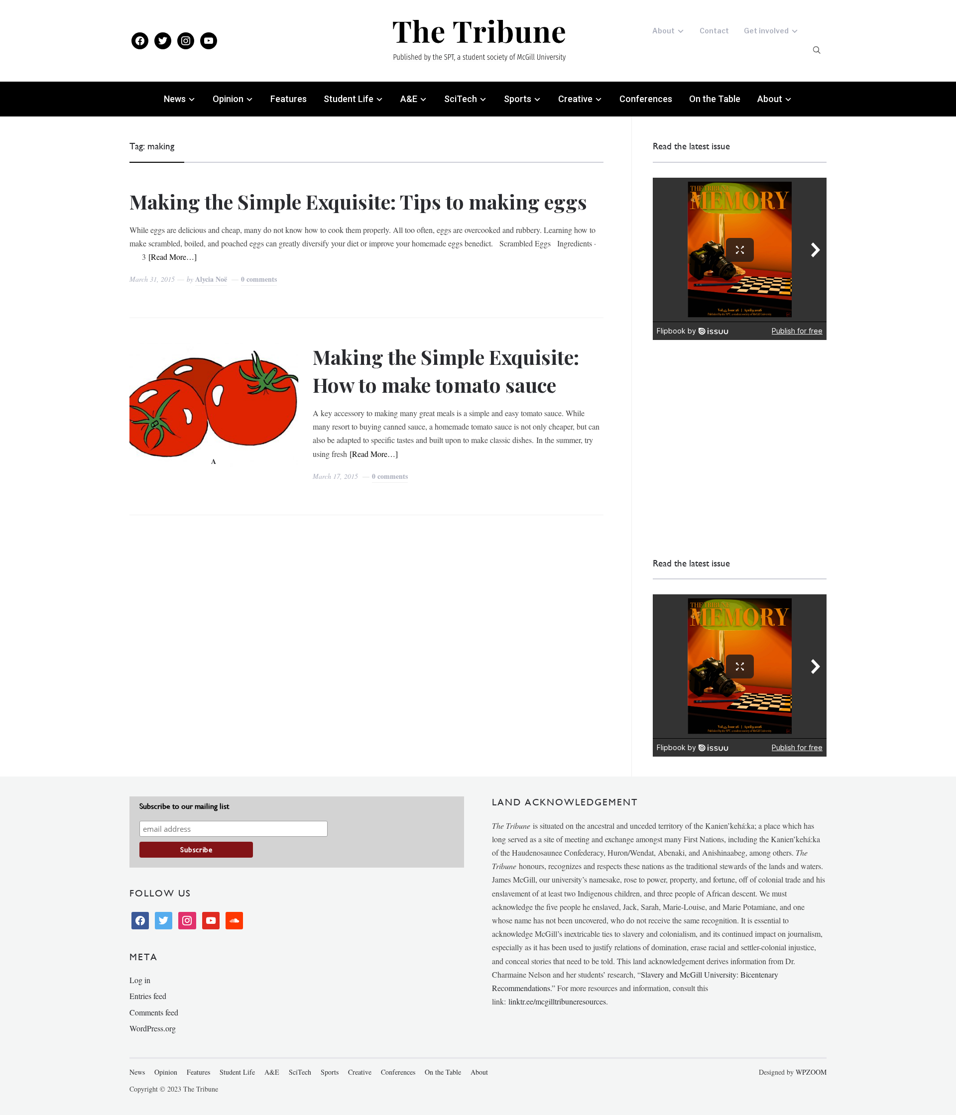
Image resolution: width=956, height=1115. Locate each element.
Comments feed (153, 1012)
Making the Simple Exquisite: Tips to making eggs (358, 201)
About (663, 30)
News (175, 99)
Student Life (348, 99)
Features (288, 99)
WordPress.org (152, 1028)
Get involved (766, 30)
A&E (408, 99)
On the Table (714, 99)
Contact (714, 30)
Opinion (228, 99)
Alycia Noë (211, 279)
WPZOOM (811, 1072)
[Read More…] (172, 256)
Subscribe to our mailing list (184, 806)
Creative (575, 99)
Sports (517, 99)
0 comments (259, 279)
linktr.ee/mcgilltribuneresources (557, 1001)
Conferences (645, 99)
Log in (139, 980)
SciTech (460, 99)
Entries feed (147, 996)
